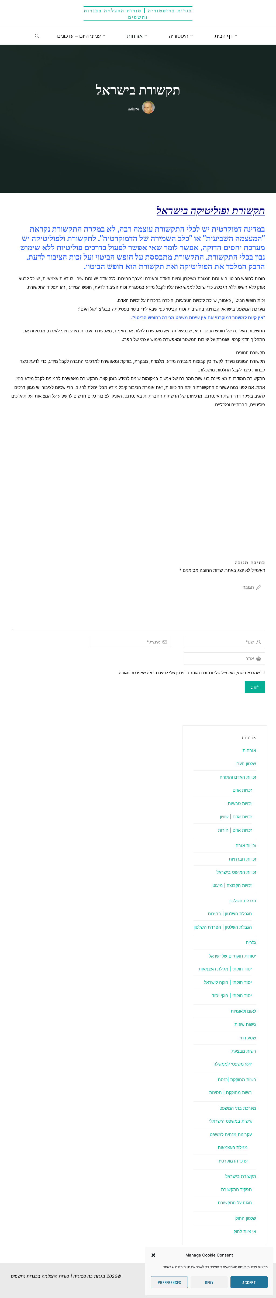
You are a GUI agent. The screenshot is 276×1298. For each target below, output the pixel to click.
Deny (209, 1282)
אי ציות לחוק (244, 1231)
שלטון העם (246, 763)
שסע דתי (248, 1038)
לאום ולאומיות (243, 1011)
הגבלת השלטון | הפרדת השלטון (223, 927)
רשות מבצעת (244, 1051)
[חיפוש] (37, 36)
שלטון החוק (245, 1218)
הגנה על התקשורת (235, 1202)
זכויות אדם (242, 790)
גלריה (251, 942)
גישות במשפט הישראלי (230, 1121)
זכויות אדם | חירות (235, 830)
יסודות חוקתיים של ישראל (232, 956)
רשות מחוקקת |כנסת (237, 1079)
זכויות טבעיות (240, 803)
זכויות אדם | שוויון (236, 816)
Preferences (169, 1282)
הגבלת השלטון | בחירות (230, 913)
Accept (249, 1282)
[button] (153, 1255)
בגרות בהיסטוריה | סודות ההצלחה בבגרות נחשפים (138, 13)
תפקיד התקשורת (236, 1189)
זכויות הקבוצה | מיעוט (232, 885)
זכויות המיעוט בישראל (236, 872)
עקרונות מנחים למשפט (231, 1134)
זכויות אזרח (246, 845)
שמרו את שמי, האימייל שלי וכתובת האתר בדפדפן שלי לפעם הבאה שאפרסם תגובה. (189, 672)
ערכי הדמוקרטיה (232, 1161)
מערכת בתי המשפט (237, 1108)
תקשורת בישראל (240, 1176)
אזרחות (249, 750)
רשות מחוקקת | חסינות (230, 1092)
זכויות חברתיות (242, 859)
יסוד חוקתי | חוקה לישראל (228, 982)
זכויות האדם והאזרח (238, 777)
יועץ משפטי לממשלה (232, 1064)
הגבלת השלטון (242, 900)
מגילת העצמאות (232, 1147)
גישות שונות (245, 1024)
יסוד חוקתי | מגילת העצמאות (225, 969)
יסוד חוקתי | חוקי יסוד (232, 995)
